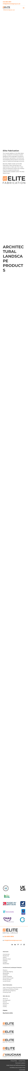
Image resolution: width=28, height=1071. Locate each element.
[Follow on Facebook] (21, 944)
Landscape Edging (11, 355)
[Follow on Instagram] (24, 944)
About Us (5, 998)
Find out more (7, 326)
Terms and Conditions (20, 1063)
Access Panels (9, 654)
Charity (5, 1006)
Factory (5, 1002)
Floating (5, 960)
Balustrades (8, 404)
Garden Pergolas (11, 552)
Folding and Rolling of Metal (10, 989)
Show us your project (12, 129)
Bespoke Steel (7, 959)
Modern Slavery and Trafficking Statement (15, 1065)
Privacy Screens (10, 506)
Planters (5, 970)
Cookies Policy (22, 1060)
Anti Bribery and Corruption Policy (17, 1067)
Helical (4, 957)
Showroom (6, 1003)
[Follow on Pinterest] (18, 944)
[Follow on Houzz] (15, 944)
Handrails (7, 454)
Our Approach (6, 1000)
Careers (5, 1005)
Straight (5, 962)
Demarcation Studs (11, 603)
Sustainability (22, 1069)
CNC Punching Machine (9, 990)
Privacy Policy (14, 1060)
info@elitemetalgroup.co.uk (11, 3)
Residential (6, 955)
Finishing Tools (7, 992)
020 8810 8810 (7, 2)
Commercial (6, 954)
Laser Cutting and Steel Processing (12, 987)
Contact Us (9, 719)
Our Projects (9, 136)
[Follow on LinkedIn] (12, 944)
